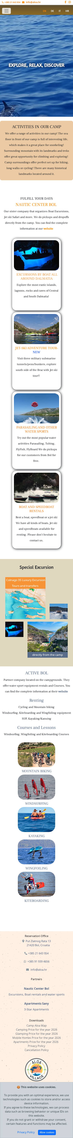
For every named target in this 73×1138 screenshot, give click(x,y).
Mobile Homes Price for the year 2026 (36, 1038)
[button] (52, 11)
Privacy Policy (26, 1132)
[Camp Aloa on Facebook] (67, 2)
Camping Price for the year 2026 (36, 1029)
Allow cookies (47, 1132)
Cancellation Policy (37, 1050)
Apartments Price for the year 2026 (36, 1042)
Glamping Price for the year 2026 (36, 1034)
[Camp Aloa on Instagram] (70, 2)
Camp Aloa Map (36, 1025)
